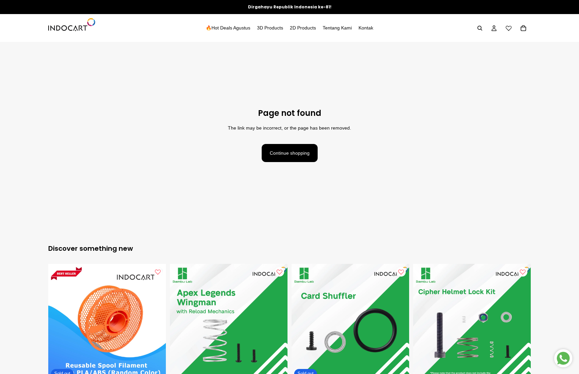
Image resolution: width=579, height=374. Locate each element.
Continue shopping (290, 153)
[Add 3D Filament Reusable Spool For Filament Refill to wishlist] (158, 272)
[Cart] (523, 28)
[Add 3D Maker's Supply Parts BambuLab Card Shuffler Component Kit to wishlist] (401, 272)
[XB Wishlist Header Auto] (508, 28)
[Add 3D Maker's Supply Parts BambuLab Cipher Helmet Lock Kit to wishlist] (522, 272)
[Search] (479, 28)
